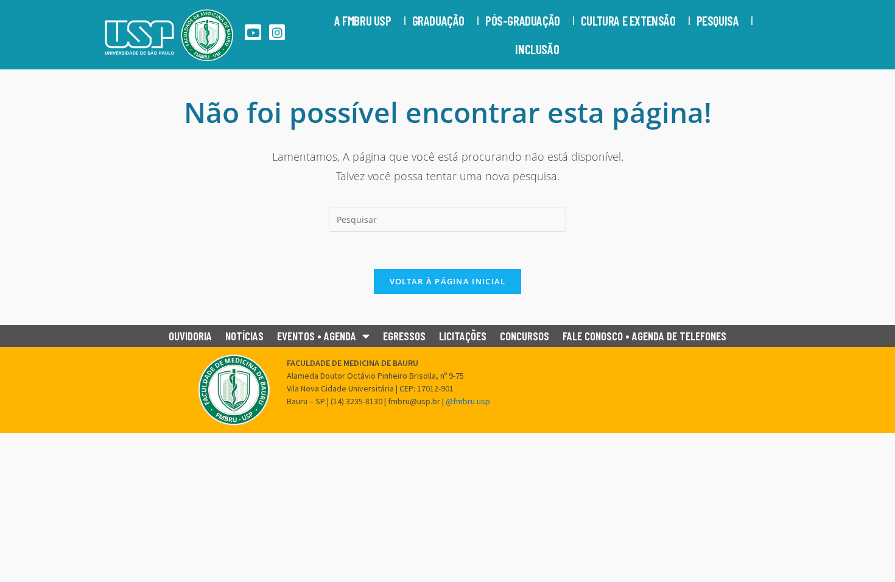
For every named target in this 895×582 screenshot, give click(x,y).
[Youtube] (253, 32)
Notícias (244, 336)
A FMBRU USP (362, 20)
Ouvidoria (190, 336)
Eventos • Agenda (316, 336)
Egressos (404, 336)
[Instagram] (277, 32)
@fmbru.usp (468, 401)
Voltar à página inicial (448, 281)
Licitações (462, 336)
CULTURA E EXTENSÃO (628, 20)
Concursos (524, 336)
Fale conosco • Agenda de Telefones (644, 336)
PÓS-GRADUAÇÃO (522, 20)
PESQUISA (718, 20)
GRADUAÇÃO (438, 20)
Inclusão (537, 49)
